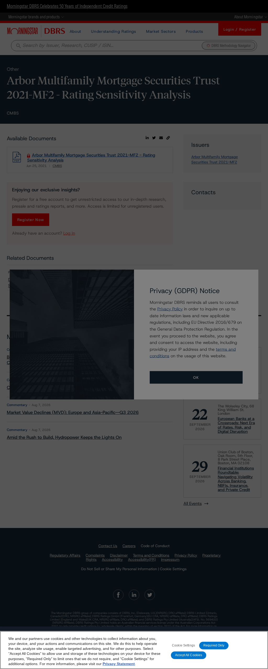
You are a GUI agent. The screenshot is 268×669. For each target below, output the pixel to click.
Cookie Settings (183, 645)
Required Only (214, 645)
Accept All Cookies (188, 655)
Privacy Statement (119, 664)
